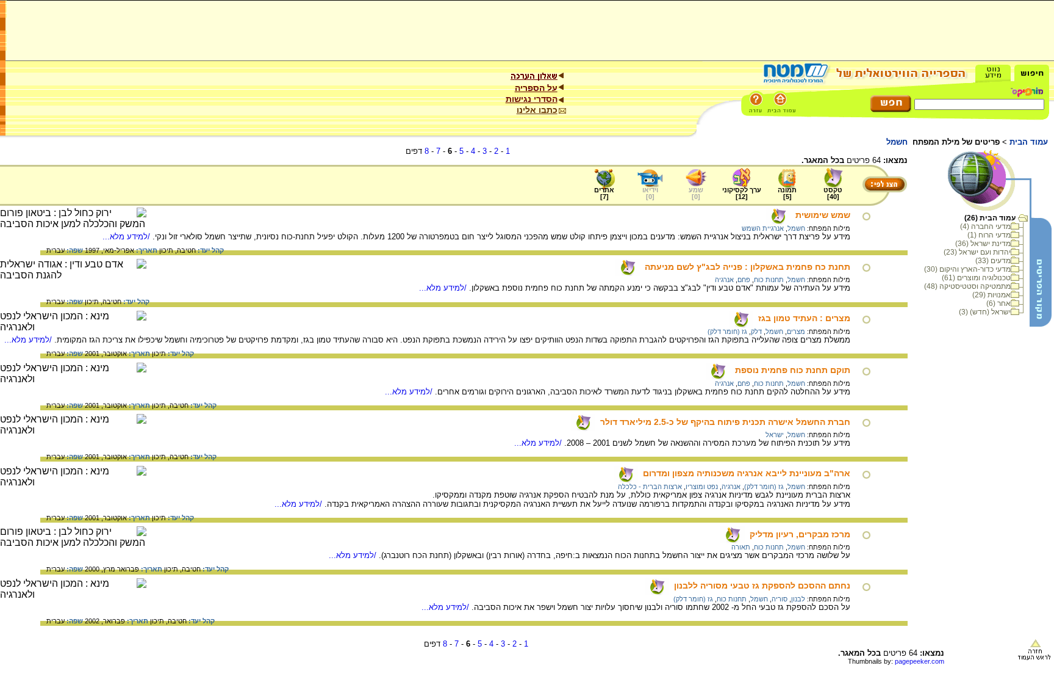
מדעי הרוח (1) (989, 235)
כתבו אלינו (537, 110)
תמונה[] (787, 193)
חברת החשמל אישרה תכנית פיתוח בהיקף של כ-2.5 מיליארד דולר (725, 422)
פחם (743, 279)
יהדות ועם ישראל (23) (977, 252)
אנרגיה (724, 279)
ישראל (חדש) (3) (985, 312)
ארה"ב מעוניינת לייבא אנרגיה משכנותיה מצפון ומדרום (746, 473)
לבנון (798, 599)
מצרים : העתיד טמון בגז (804, 318)
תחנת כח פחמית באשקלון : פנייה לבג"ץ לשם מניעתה (747, 267)
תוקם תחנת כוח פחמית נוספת (792, 370)
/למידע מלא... (127, 236)
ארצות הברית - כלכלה (650, 486)
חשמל (796, 228)
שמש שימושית (822, 215)
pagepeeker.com (919, 661)
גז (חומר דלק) (727, 331)
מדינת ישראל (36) (983, 243)
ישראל (774, 434)
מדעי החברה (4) (985, 226)
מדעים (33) (993, 260)
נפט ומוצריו (702, 486)
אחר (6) (998, 303)
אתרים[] (604, 193)
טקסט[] (832, 193)
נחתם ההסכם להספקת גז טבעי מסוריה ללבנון (762, 585)
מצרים (796, 331)
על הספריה (536, 88)
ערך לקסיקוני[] (741, 193)
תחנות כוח (769, 279)
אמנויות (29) (991, 295)
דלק (756, 331)
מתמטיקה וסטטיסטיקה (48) (967, 286)
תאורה (740, 547)
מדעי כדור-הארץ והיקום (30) (967, 269)
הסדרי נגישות (531, 99)
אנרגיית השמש (763, 228)
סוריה (779, 599)
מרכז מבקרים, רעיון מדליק (800, 534)
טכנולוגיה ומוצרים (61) (976, 278)
